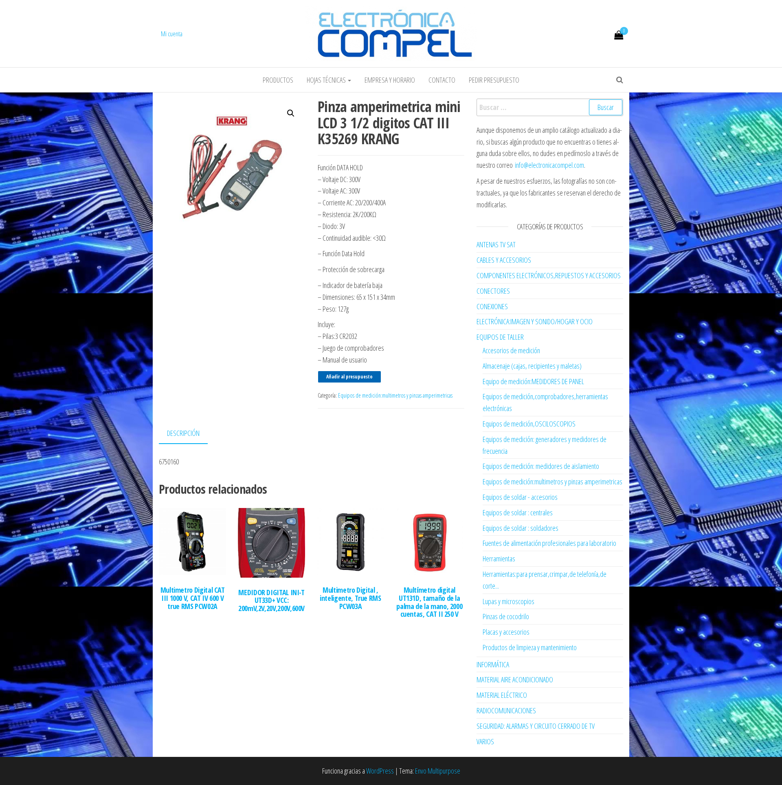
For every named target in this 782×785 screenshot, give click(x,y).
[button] (290, 113)
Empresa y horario (390, 80)
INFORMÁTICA (493, 664)
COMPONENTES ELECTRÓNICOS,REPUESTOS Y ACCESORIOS (549, 275)
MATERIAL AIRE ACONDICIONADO (515, 679)
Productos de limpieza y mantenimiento (530, 647)
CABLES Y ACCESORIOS (504, 260)
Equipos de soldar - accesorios (520, 497)
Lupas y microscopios (508, 601)
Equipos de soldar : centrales (518, 512)
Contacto (441, 80)
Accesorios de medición (511, 350)
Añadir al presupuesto (349, 376)
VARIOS (485, 741)
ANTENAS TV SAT (496, 244)
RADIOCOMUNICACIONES (506, 710)
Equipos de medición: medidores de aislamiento (541, 466)
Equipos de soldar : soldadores (520, 528)
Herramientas (499, 558)
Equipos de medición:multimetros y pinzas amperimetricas (395, 395)
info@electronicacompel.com (549, 165)
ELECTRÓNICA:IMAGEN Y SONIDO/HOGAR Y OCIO (535, 321)
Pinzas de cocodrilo (506, 616)
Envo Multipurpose (437, 771)
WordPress (380, 771)
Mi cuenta (171, 33)
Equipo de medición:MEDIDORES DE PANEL (533, 381)
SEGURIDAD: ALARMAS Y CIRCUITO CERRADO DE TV (536, 726)
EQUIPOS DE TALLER (500, 337)
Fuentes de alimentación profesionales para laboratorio (549, 543)
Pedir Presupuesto (494, 80)
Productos (278, 80)
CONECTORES (493, 291)
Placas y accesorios (506, 632)
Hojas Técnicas (327, 80)
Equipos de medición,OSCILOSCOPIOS (529, 424)
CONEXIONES (492, 306)
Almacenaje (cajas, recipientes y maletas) (532, 366)
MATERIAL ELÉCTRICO (502, 695)
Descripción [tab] (183, 433)
